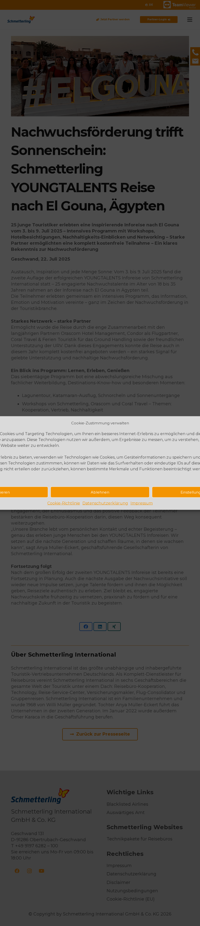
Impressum (141, 503)
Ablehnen (100, 492)
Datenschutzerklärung (105, 503)
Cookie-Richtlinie (63, 503)
